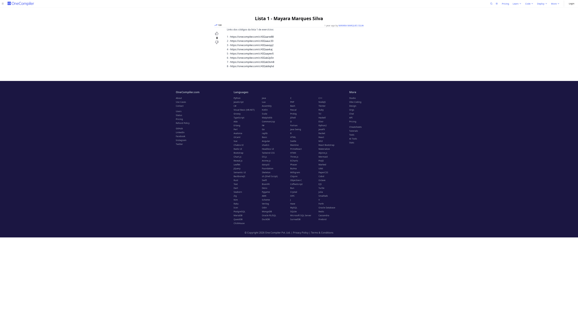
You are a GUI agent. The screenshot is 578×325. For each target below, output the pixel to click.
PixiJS (321, 160)
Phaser (293, 164)
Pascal (293, 109)
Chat (351, 113)
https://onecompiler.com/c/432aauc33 (251, 41)
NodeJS (322, 102)
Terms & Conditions (322, 232)
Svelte (293, 141)
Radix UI (238, 148)
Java (264, 98)
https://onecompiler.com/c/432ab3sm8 (252, 62)
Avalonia (238, 133)
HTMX (293, 152)
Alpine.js (323, 152)
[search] (491, 3)
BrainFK (266, 184)
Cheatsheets (355, 126)
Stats (351, 142)
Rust (236, 180)
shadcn (265, 145)
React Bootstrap (326, 145)
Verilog (265, 203)
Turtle (321, 188)
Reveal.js (238, 160)
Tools (351, 134)
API (351, 117)
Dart (236, 188)
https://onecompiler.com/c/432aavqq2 (251, 45)
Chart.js (237, 156)
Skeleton (266, 172)
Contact (179, 105)
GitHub (179, 128)
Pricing (505, 3)
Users (179, 111)
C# (235, 105)
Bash (292, 105)
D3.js (264, 156)
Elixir (321, 121)
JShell (293, 117)
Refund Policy (183, 123)
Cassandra (324, 215)
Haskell (322, 117)
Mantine (294, 145)
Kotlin (265, 109)
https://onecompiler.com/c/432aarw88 (252, 36)
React (321, 137)
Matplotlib (267, 117)
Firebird (322, 219)
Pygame (266, 191)
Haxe (292, 203)
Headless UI (268, 148)
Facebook (180, 136)
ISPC (292, 195)
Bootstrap (238, 152)
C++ (320, 98)
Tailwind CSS (268, 152)
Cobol (321, 176)
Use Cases (181, 102)
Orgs (351, 109)
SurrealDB (295, 219)
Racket (322, 133)
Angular (266, 141)
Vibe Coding (355, 102)
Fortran (294, 125)
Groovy (237, 113)
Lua (264, 102)
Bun (292, 188)
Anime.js (266, 160)
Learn (516, 3)
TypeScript (239, 117)
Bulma (293, 168)
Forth (321, 203)
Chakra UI (239, 145)
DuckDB (266, 219)
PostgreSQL (239, 211)
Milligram (295, 172)
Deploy (540, 3)
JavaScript (239, 102)
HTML (293, 137)
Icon (236, 207)
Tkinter (322, 105)
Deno (264, 188)
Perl (236, 129)
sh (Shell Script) (270, 176)
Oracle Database (327, 207)
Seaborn (238, 191)
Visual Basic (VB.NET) (244, 109)
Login (571, 3)
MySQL (293, 207)
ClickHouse (239, 223)
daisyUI (265, 164)
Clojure (293, 176)
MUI (321, 141)
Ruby (321, 109)
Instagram (181, 140)
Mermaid (323, 156)
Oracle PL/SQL (269, 215)
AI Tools (353, 138)
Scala (264, 113)
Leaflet (237, 164)
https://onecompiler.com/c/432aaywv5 (252, 53)
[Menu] (2, 3)
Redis (321, 211)
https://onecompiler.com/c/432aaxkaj (251, 49)
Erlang (237, 125)
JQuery (237, 168)
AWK (264, 195)
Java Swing (295, 129)
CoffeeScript (296, 184)
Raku (236, 203)
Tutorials (353, 130)
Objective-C (296, 180)
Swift (264, 180)
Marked (322, 164)
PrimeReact (296, 148)
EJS (320, 184)
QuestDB (238, 219)
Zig (235, 195)
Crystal (293, 191)
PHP (292, 102)
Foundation (267, 168)
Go (263, 129)
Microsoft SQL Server (300, 215)
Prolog (293, 113)
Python (237, 98)
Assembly (267, 105)
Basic (264, 137)
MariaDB (238, 215)
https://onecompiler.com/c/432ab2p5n (252, 57)
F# (263, 125)
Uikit (321, 168)
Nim (236, 199)
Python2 (323, 125)
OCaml (237, 137)
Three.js (294, 156)
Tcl (320, 113)
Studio (352, 98)
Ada (236, 121)
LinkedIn (180, 132)
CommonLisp (268, 121)
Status (179, 115)
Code (527, 3)
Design (352, 105)
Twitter (179, 144)
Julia (321, 191)
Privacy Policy (300, 232)
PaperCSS (323, 172)
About (179, 98)
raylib (265, 133)
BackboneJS (239, 176)
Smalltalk (323, 195)
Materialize (324, 148)
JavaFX (322, 129)
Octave (322, 180)
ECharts (294, 160)
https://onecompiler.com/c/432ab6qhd (252, 66)
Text (236, 184)
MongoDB (267, 211)
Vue (235, 141)
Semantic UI (240, 172)
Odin (264, 207)
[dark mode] (496, 3)
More (554, 3)
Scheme (266, 199)
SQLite (293, 211)
